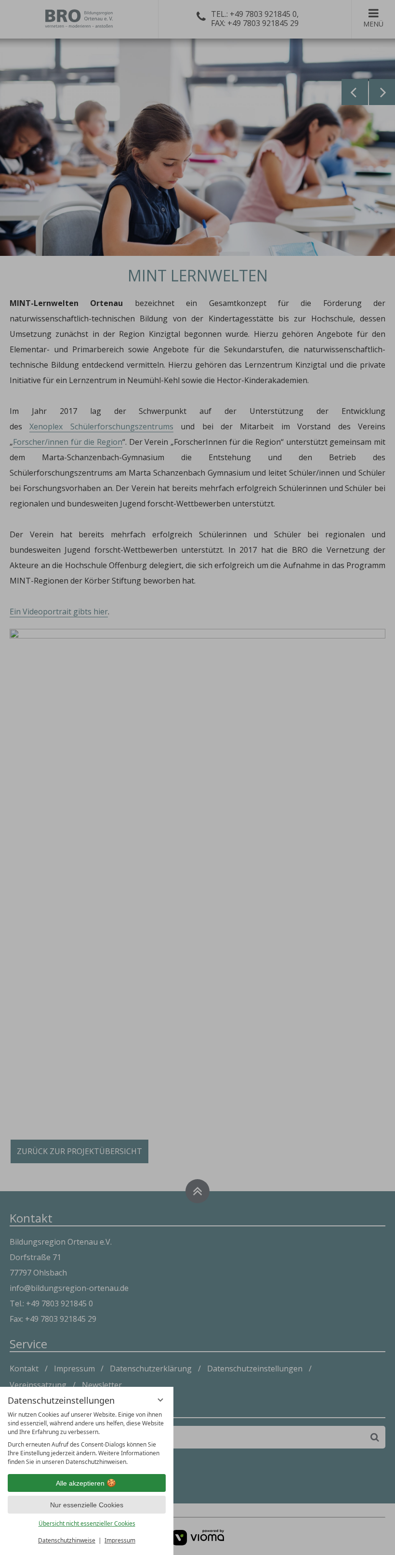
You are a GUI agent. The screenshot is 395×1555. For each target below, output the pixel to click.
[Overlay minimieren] (160, 1400)
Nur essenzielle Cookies (86, 1505)
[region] (87, 1438)
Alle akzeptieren (80, 1483)
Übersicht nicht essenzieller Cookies (87, 1523)
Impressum (120, 1540)
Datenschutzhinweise (66, 1540)
